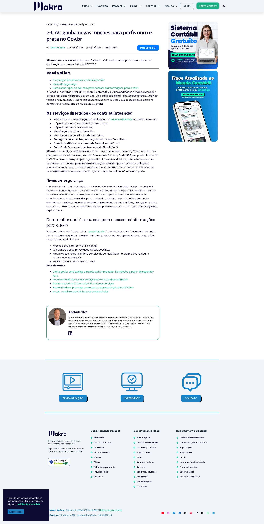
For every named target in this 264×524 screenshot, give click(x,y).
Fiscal (133, 6)
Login (187, 5)
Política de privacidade (111, 510)
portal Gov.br (97, 231)
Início (49, 24)
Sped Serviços (144, 481)
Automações (143, 437)
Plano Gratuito (208, 5)
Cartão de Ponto (102, 442)
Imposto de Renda (122, 119)
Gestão (169, 6)
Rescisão (98, 476)
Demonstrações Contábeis (193, 442)
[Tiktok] (196, 513)
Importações (143, 452)
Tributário (142, 486)
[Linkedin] (179, 513)
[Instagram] (168, 513)
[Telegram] (213, 513)
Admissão (99, 437)
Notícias (102, 6)
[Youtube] (162, 513)
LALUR (182, 457)
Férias (97, 462)
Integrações (186, 452)
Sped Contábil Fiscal (190, 476)
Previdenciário (101, 471)
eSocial (74, 24)
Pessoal (117, 6)
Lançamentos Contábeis (192, 462)
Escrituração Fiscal (146, 447)
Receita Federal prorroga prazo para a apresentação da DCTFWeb (93, 287)
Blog (56, 24)
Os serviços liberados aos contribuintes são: (79, 80)
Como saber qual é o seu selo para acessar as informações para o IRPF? (96, 88)
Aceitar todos (15, 512)
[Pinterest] (191, 513)
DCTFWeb (99, 447)
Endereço (55, 515)
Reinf (139, 457)
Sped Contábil (187, 471)
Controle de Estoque (147, 442)
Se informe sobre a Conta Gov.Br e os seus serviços (83, 283)
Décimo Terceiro (102, 452)
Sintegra (141, 467)
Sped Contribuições (147, 471)
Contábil (151, 6)
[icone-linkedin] (70, 333)
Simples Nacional (145, 462)
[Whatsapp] (207, 513)
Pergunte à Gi (148, 47)
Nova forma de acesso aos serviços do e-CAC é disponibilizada (90, 279)
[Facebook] (174, 513)
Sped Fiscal (142, 476)
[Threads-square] (202, 513)
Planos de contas (188, 467)
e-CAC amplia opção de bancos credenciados (80, 291)
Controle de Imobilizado (192, 437)
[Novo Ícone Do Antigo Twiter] (185, 513)
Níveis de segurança (65, 84)
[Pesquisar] (224, 6)
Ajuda (85, 6)
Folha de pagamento (104, 467)
